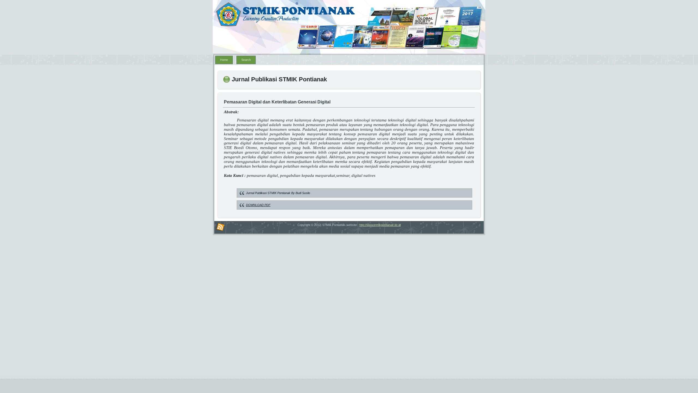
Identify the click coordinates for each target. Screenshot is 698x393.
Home (224, 59)
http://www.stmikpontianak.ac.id (380, 225)
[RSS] (220, 227)
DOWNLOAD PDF (258, 205)
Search (246, 59)
